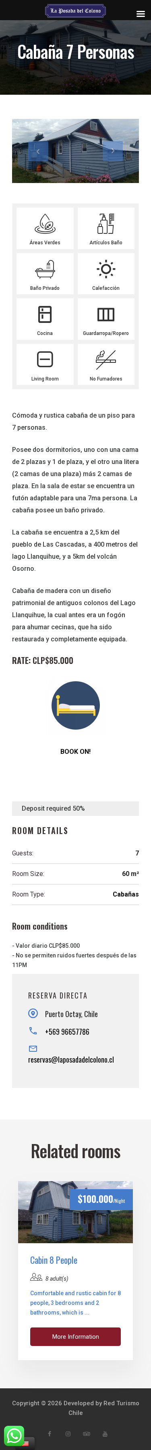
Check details (75, 1212)
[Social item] (49, 1434)
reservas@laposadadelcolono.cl (71, 1059)
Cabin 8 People (53, 1259)
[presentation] (38, 151)
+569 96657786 (67, 1031)
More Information (75, 1336)
